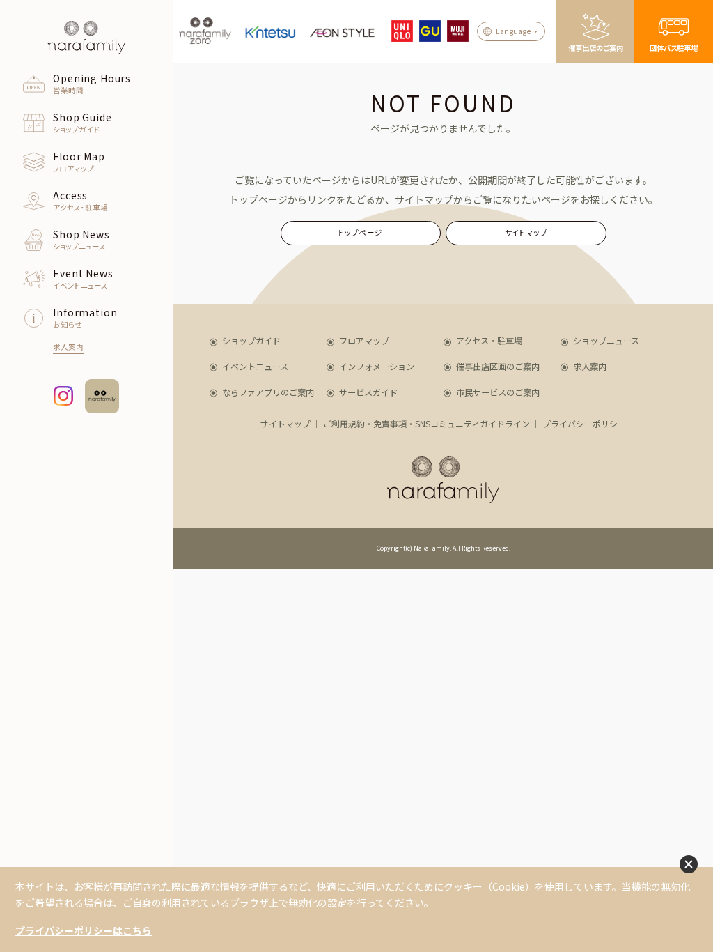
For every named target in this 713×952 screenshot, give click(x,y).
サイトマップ (526, 232)
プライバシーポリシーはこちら (83, 930)
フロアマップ (364, 341)
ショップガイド (251, 341)
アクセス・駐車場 (489, 341)
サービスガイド (368, 392)
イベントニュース (255, 366)
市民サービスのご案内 (498, 392)
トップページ (360, 232)
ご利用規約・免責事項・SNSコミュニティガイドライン (426, 423)
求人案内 (589, 366)
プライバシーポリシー (584, 423)
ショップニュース (606, 341)
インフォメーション (376, 366)
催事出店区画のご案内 (498, 366)
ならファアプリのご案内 (268, 392)
